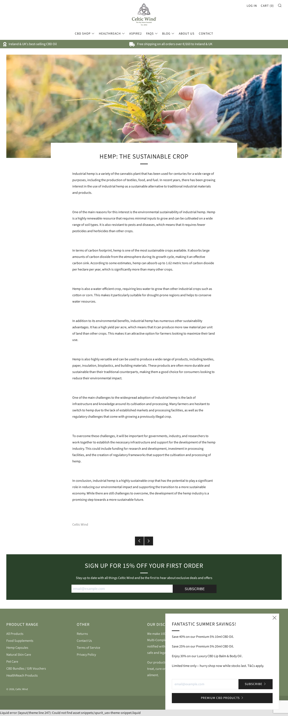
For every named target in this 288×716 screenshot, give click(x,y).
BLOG (166, 33)
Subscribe (253, 684)
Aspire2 (135, 33)
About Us (186, 33)
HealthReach (110, 33)
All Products (14, 633)
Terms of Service (88, 647)
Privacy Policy (86, 654)
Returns (82, 633)
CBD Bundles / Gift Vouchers (26, 668)
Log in (252, 6)
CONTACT (206, 33)
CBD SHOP (82, 33)
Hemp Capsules (17, 647)
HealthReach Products (22, 675)
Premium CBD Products (220, 698)
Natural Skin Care (18, 654)
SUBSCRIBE (195, 589)
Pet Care (12, 661)
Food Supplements (19, 640)
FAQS (150, 33)
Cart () (267, 6)
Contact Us (84, 640)
